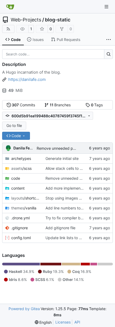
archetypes (21, 158)
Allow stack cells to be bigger (71, 168)
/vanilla (23, 208)
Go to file (14, 125)
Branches (60, 105)
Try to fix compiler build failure (71, 218)
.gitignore (19, 227)
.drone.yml (20, 218)
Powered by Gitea (24, 308)
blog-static (57, 19)
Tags (97, 105)
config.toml (21, 237)
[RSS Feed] (8, 29)
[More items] (108, 39)
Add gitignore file (60, 227)
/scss (21, 168)
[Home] (10, 7)
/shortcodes (25, 198)
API (77, 322)
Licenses (63, 322)
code (15, 178)
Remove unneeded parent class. (65, 148)
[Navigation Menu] (107, 6)
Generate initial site (62, 158)
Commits (23, 105)
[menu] (43, 322)
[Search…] (108, 54)
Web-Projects (26, 19)
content (18, 188)
